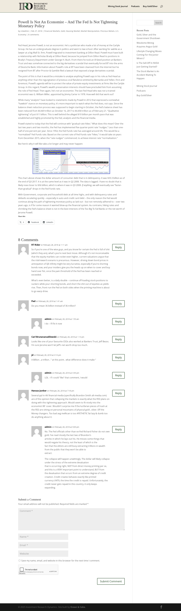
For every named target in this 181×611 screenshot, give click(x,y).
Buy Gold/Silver (150, 6)
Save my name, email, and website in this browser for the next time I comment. (60, 560)
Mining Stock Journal (118, 6)
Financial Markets (52, 31)
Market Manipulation (90, 31)
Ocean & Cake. (78, 607)
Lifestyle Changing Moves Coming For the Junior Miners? (149, 55)
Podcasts (135, 6)
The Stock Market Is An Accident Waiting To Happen (148, 75)
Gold (63, 31)
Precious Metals (107, 31)
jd (32, 355)
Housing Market (73, 31)
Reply (118, 247)
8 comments (33, 34)
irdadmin (25, 31)
